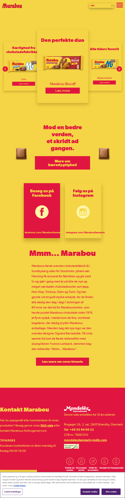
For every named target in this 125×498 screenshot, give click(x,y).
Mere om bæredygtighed (62, 163)
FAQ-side (47, 425)
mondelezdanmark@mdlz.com (85, 440)
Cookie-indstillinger (12, 492)
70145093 (7, 440)
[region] (62, 485)
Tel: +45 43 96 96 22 (79, 429)
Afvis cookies (111, 492)
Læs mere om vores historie (62, 361)
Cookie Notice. (19, 485)
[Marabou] (62, 5)
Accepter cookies (90, 492)
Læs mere (24, 83)
